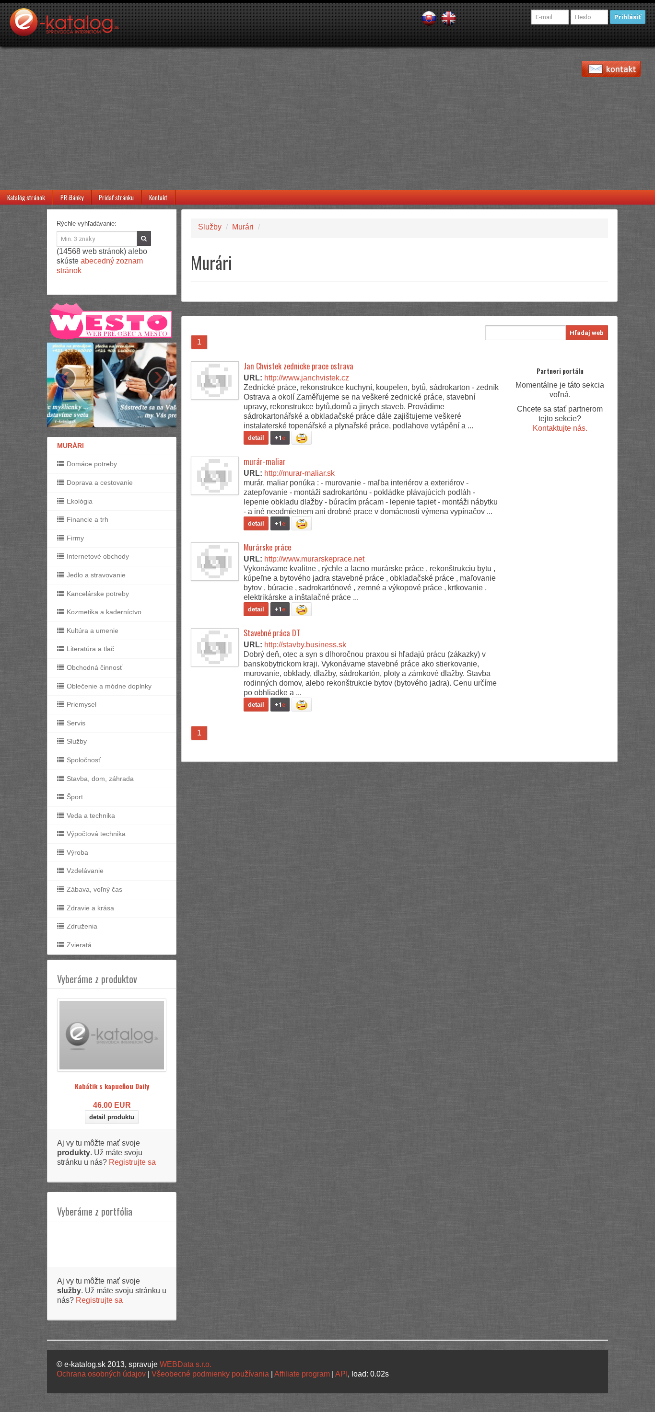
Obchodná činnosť (93, 667)
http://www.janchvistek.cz (306, 378)
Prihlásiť (627, 17)
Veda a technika (90, 815)
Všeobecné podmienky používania (210, 1374)
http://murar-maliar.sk (299, 473)
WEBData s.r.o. (185, 1364)
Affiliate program (302, 1374)
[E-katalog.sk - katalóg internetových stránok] (69, 27)
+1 (280, 437)
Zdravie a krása (89, 908)
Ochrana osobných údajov (101, 1374)
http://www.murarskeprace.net (314, 559)
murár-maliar (265, 461)
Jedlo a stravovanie (95, 575)
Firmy (74, 538)
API (341, 1374)
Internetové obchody (97, 556)
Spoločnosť (83, 760)
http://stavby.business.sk (305, 645)
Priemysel (80, 704)
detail (256, 437)
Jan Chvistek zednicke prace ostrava (298, 366)
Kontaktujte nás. (560, 428)
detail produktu (111, 1117)
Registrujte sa (132, 1162)
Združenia (81, 926)
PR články (71, 197)
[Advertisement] (327, 118)
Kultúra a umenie (91, 630)
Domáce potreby (91, 464)
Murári (243, 227)
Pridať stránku (116, 197)
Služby (76, 741)
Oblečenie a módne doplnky (108, 686)
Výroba (76, 852)
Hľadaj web (587, 332)
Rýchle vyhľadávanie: (87, 223)
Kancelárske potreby (97, 593)
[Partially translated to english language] (448, 18)
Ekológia (79, 501)
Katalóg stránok (26, 197)
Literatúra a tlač (89, 649)
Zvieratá (78, 945)
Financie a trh (86, 519)
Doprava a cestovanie (99, 482)
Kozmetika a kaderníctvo (103, 612)
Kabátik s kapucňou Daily (112, 1086)
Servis (75, 723)
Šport (74, 797)
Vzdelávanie (84, 870)
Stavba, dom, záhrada (99, 778)
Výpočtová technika (95, 834)
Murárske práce (267, 547)
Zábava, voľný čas (93, 889)
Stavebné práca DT (272, 633)
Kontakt (158, 197)
